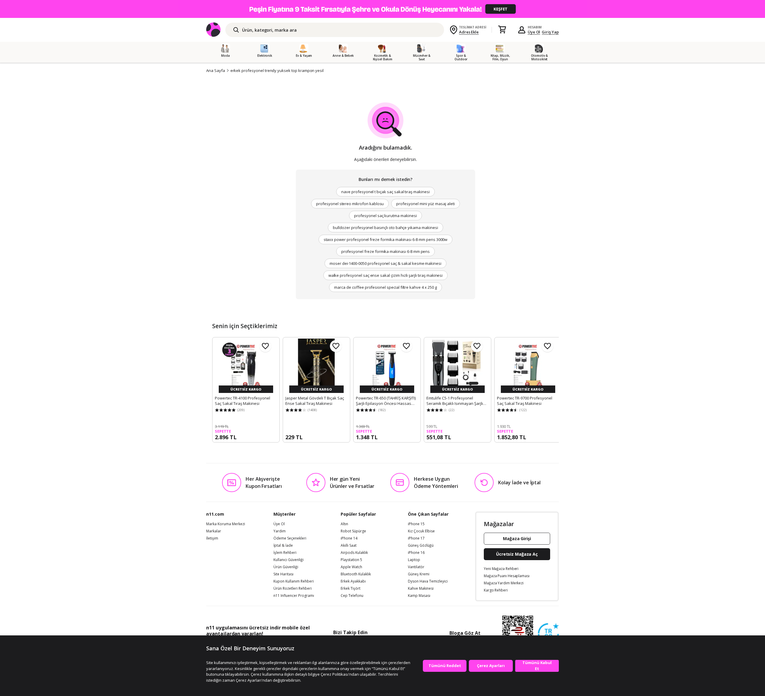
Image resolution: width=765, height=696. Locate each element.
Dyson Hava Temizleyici (428, 581)
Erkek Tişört (350, 588)
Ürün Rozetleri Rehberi (292, 588)
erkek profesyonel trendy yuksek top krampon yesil (277, 70)
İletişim (212, 538)
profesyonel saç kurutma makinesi (385, 215)
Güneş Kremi (418, 574)
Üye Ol (534, 32)
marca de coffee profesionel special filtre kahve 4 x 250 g (385, 287)
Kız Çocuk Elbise (421, 531)
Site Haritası (283, 574)
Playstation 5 (351, 559)
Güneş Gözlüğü (421, 545)
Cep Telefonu (352, 595)
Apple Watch (351, 567)
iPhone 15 (416, 524)
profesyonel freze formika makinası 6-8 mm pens (385, 251)
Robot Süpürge (353, 531)
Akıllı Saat (349, 545)
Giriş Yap (550, 32)
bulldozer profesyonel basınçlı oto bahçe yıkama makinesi (385, 227)
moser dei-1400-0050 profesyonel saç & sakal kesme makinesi (385, 263)
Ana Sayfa (215, 70)
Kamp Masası (419, 595)
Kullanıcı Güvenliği (288, 559)
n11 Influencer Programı (293, 595)
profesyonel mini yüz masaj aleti (425, 203)
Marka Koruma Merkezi (225, 524)
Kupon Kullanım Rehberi (293, 581)
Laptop (414, 559)
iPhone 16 (416, 552)
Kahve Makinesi (421, 588)
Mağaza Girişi (517, 538)
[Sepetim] (502, 30)
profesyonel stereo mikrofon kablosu (350, 203)
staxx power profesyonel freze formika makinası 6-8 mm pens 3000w (386, 239)
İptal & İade (283, 545)
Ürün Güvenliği (285, 567)
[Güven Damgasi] (548, 634)
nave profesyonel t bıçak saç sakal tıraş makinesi (385, 191)
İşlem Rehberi (284, 552)
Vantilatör (416, 567)
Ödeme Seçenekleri (289, 538)
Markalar (213, 531)
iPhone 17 (416, 538)
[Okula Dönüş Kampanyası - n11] (382, 9)
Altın (344, 524)
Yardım (279, 531)
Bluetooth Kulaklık (356, 574)
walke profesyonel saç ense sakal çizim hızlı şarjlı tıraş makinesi (385, 275)
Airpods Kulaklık (354, 552)
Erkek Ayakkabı (353, 581)
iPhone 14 (349, 538)
